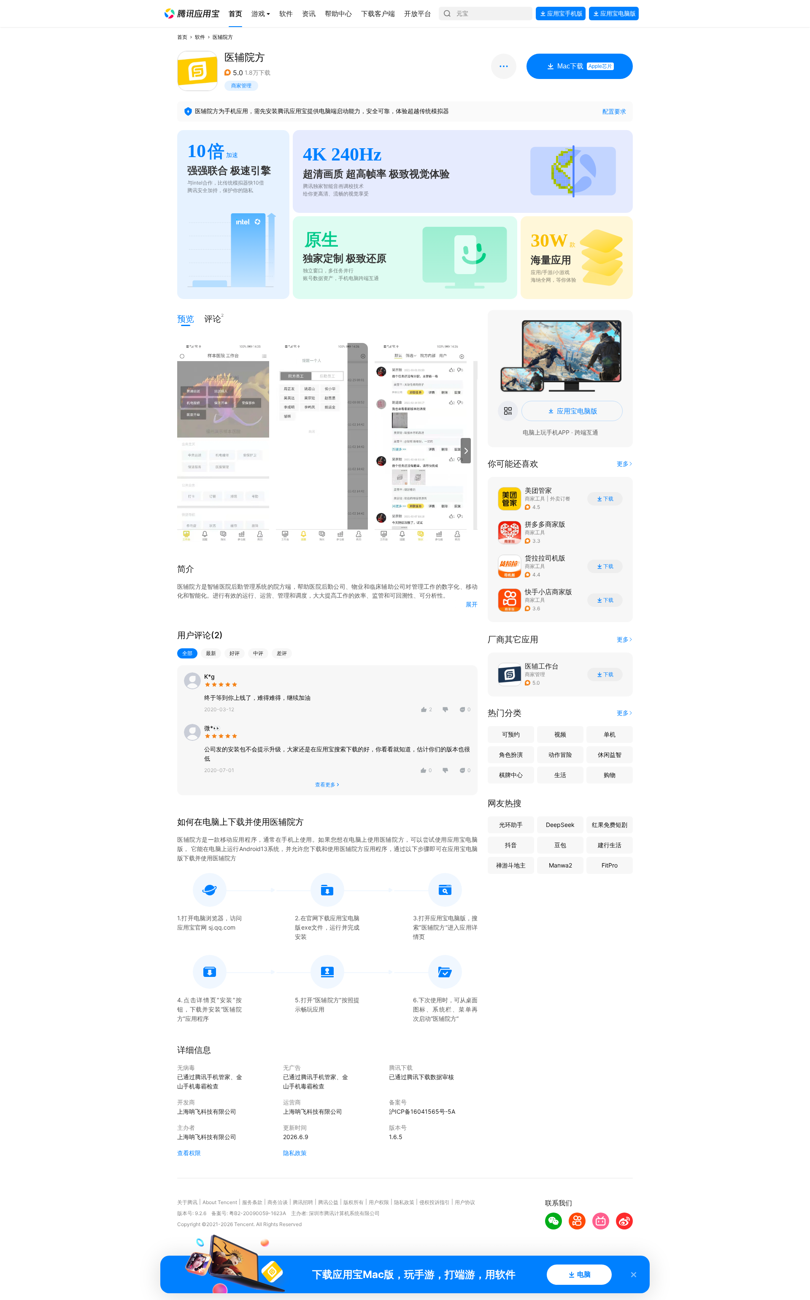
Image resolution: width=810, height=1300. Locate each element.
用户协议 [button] (465, 1202)
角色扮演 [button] (511, 754)
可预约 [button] (511, 734)
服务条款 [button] (252, 1202)
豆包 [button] (560, 845)
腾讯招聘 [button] (303, 1202)
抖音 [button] (511, 845)
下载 (608, 499)
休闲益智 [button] (609, 754)
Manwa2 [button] (560, 865)
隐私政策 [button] (295, 1152)
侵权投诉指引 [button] (434, 1202)
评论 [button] (212, 318)
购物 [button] (610, 774)
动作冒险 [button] (560, 754)
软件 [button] (200, 37)
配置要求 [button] (614, 111)
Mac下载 (584, 66)
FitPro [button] (610, 865)
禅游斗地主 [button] (511, 865)
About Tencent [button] (219, 1202)
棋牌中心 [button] (511, 774)
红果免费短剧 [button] (609, 824)
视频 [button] (560, 734)
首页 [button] (182, 37)
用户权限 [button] (379, 1202)
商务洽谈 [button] (277, 1202)
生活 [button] (560, 774)
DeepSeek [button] (560, 824)
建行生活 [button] (609, 845)
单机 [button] (610, 734)
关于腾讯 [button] (187, 1202)
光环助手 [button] (511, 824)
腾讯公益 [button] (328, 1202)
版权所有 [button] (353, 1202)
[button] (192, 13)
